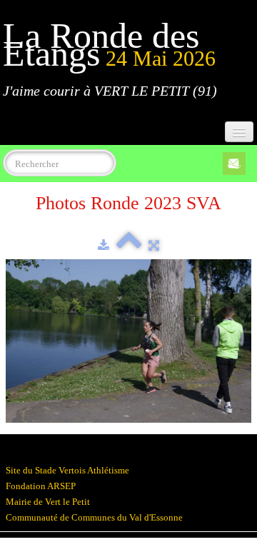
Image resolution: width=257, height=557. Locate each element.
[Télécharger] (103, 245)
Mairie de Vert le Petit (48, 501)
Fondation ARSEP (41, 486)
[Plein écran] (153, 245)
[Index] (129, 245)
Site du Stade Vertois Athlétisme (67, 470)
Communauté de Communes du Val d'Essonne (94, 517)
